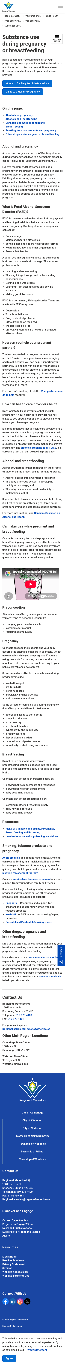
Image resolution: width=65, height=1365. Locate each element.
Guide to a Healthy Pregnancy (23, 91)
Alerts (6, 1235)
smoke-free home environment (32, 879)
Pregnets (11, 903)
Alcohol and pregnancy (19, 115)
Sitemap (7, 1268)
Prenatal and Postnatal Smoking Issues (29, 922)
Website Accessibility (15, 1271)
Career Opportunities (15, 1220)
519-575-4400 (24, 1015)
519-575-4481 (16, 1018)
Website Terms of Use (15, 1275)
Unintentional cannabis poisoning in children (32, 836)
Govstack (17, 1326)
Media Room (9, 1256)
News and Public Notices (17, 1228)
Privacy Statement (36, 1349)
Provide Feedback (13, 1260)
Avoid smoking (11, 857)
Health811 (12, 914)
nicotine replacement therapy (20, 873)
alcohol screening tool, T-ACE (38, 447)
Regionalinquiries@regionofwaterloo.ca (26, 1029)
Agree (9, 1358)
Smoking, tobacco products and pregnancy (31, 130)
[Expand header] (60, 6)
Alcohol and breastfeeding (21, 119)
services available (50, 976)
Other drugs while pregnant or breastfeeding (32, 134)
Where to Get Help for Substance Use (27, 83)
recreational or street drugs (45, 957)
